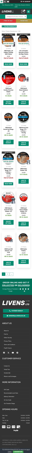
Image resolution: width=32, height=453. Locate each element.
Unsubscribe (7, 373)
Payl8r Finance (8, 348)
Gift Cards (6, 389)
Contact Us (7, 366)
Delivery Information (9, 396)
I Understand (18, 451)
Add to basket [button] (23, 102)
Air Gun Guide (7, 400)
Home (3, 31)
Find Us (6, 334)
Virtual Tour (7, 369)
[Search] (25, 16)
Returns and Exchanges (10, 376)
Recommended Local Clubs (11, 393)
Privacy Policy (7, 341)
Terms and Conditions (9, 344)
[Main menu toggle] (28, 11)
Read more (8, 64)
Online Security (8, 337)
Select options (8, 102)
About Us (6, 330)
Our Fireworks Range (9, 403)
